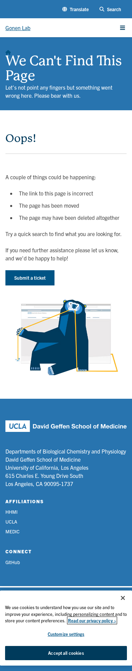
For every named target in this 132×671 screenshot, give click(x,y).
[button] (75, 9)
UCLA (11, 521)
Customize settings (66, 634)
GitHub (12, 562)
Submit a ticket (30, 278)
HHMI (11, 512)
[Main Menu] (122, 28)
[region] (66, 628)
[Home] (8, 50)
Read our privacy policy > (92, 620)
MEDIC (12, 531)
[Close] (122, 598)
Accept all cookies (66, 653)
